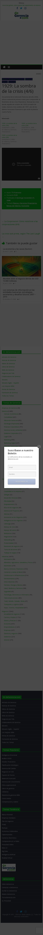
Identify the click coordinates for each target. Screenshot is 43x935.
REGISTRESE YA (22, 481)
